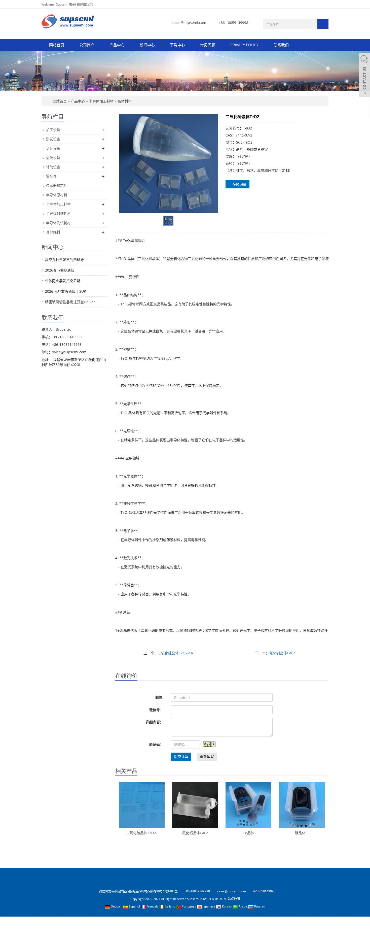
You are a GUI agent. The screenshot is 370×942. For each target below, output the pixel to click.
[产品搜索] (322, 24)
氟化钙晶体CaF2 (282, 653)
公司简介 (86, 44)
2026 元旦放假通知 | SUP (65, 291)
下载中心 (177, 44)
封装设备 (53, 148)
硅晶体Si (302, 832)
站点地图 (234, 899)
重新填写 (207, 756)
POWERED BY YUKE (214, 899)
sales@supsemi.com (189, 22)
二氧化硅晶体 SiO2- (141, 832)
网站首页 (56, 44)
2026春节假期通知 (59, 270)
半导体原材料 (56, 194)
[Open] (364, 75)
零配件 (51, 176)
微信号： (156, 709)
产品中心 (117, 44)
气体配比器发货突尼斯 (62, 280)
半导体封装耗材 (58, 213)
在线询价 (238, 184)
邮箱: (159, 697)
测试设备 (53, 139)
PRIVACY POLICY (244, 44)
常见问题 (207, 44)
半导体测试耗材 (58, 222)
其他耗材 (53, 232)
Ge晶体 (248, 832)
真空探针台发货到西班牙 (64, 259)
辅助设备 (53, 166)
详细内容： (154, 722)
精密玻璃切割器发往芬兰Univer (70, 301)
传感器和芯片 (56, 185)
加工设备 (53, 129)
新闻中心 (147, 44)
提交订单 (181, 756)
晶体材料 (124, 101)
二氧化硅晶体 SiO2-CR (175, 653)
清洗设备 (53, 157)
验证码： (156, 744)
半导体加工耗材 (101, 101)
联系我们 (281, 44)
